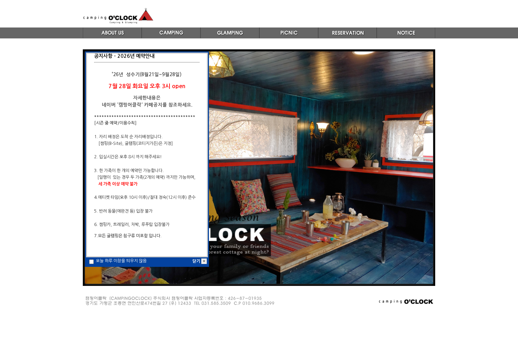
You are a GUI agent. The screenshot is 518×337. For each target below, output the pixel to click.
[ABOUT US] (112, 38)
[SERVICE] (230, 38)
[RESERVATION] (347, 38)
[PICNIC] (288, 38)
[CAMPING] (171, 38)
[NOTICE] (406, 38)
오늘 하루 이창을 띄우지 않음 (121, 261)
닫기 (196, 261)
